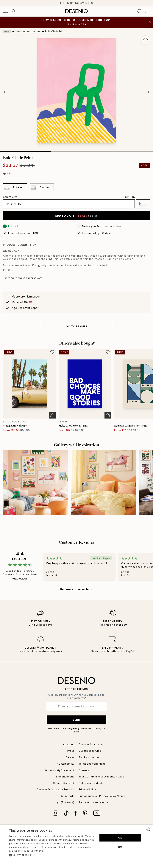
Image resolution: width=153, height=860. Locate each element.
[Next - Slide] (149, 92)
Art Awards (67, 796)
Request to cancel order (94, 802)
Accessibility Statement (59, 770)
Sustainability (65, 763)
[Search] (14, 11)
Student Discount (63, 783)
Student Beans (65, 776)
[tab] (25, 150)
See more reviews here (76, 589)
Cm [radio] (127, 197)
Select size (10, 197)
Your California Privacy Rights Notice (101, 776)
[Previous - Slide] (4, 92)
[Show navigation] (5, 11)
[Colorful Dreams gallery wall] (103, 482)
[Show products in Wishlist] (139, 11)
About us (68, 744)
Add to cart (76, 215)
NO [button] (120, 846)
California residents (91, 783)
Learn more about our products (22, 278)
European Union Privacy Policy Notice (102, 796)
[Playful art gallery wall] (35, 482)
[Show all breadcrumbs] (7, 31)
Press (70, 750)
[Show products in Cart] (147, 11)
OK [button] (120, 837)
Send (76, 719)
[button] (143, 203)
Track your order (89, 757)
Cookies (84, 770)
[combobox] (148, 829)
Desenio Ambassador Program (55, 789)
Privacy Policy (72, 728)
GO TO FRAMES (76, 326)
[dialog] (76, 842)
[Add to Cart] (52, 415)
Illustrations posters (28, 31)
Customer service (90, 750)
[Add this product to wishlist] (145, 39)
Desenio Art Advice (91, 744)
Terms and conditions (92, 763)
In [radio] (133, 197)
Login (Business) (64, 802)
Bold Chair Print (55, 31)
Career (69, 757)
